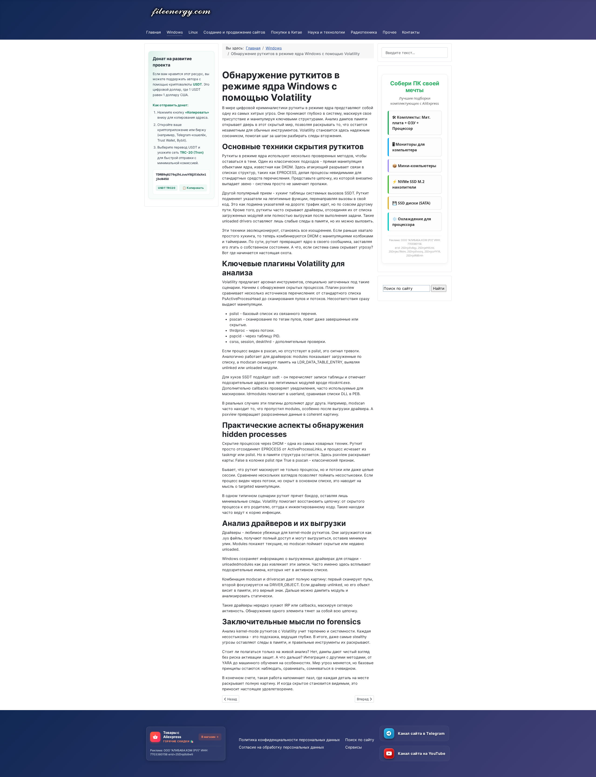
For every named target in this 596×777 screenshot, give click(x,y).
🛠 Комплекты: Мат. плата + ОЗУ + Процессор (411, 123)
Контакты (411, 32)
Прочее (389, 32)
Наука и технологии (326, 32)
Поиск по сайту (359, 739)
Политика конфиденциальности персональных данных (289, 739)
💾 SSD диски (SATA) (411, 203)
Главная (153, 32)
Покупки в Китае (286, 32)
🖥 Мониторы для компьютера (408, 147)
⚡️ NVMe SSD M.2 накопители (408, 184)
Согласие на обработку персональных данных (281, 747)
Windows (175, 32)
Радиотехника (364, 32)
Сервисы (353, 747)
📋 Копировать (193, 188)
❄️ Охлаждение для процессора (411, 221)
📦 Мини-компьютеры (414, 165)
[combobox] (415, 52)
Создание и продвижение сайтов (234, 32)
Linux (193, 32)
